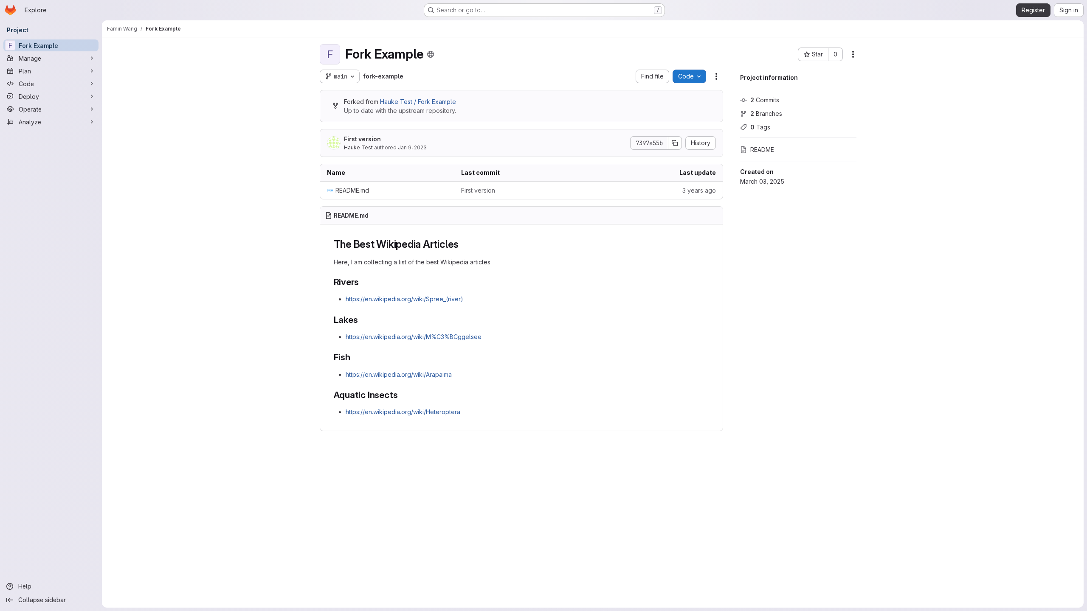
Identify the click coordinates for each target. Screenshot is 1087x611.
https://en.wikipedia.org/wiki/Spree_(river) (404, 299)
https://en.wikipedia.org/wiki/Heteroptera (403, 411)
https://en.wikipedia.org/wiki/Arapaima (399, 374)
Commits (764, 100)
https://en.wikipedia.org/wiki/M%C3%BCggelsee (414, 336)
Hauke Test (358, 147)
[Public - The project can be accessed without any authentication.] (430, 54)
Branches (766, 113)
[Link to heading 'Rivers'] (364, 282)
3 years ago (699, 190)
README (762, 149)
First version (362, 139)
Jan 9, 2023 (412, 147)
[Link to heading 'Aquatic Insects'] (402, 395)
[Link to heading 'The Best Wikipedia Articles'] (464, 244)
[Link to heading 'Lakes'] (362, 319)
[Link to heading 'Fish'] (355, 357)
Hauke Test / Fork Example (418, 101)
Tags (760, 127)
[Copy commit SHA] (675, 143)
